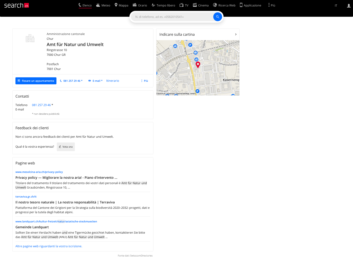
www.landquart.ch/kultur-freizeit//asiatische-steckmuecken (56, 221)
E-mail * (98, 80)
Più (146, 80)
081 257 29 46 (41, 105)
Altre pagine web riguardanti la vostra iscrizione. (48, 246)
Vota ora (68, 146)
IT (336, 5)
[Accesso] (349, 5)
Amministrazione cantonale (66, 34)
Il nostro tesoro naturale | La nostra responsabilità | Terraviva (65, 202)
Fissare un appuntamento (38, 80)
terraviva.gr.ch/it (26, 196)
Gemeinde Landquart (32, 227)
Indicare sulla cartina (177, 34)
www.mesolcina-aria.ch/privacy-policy (39, 172)
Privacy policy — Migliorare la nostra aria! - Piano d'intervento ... (66, 177)
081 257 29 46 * (73, 80)
